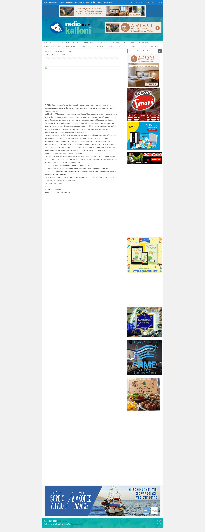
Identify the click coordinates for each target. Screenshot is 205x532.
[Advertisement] (143, 200)
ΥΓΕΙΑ (143, 46)
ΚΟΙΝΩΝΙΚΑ (116, 43)
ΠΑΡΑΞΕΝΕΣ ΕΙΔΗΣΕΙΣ (53, 46)
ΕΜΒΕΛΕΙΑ (69, 2)
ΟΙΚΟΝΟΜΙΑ (102, 43)
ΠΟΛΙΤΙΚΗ (143, 43)
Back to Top (159, 522)
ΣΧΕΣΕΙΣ (99, 46)
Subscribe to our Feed (155, 3)
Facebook (134, 3)
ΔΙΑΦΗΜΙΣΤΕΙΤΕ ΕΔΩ (82, 2)
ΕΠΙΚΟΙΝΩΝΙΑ (108, 2)
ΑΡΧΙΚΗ (61, 2)
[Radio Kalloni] (63, 29)
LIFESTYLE (122, 46)
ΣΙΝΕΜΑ (133, 46)
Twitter (142, 3)
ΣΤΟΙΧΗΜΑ (153, 46)
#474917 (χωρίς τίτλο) (50, 2)
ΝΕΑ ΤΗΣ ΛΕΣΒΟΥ (51, 43)
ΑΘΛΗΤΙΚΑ (88, 43)
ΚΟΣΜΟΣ (77, 43)
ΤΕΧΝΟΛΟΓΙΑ (86, 46)
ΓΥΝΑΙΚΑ (110, 46)
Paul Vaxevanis (77, 524)
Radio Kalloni (48, 51)
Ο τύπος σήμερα (96, 2)
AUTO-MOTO (71, 46)
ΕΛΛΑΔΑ (65, 43)
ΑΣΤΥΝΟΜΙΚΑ (130, 43)
